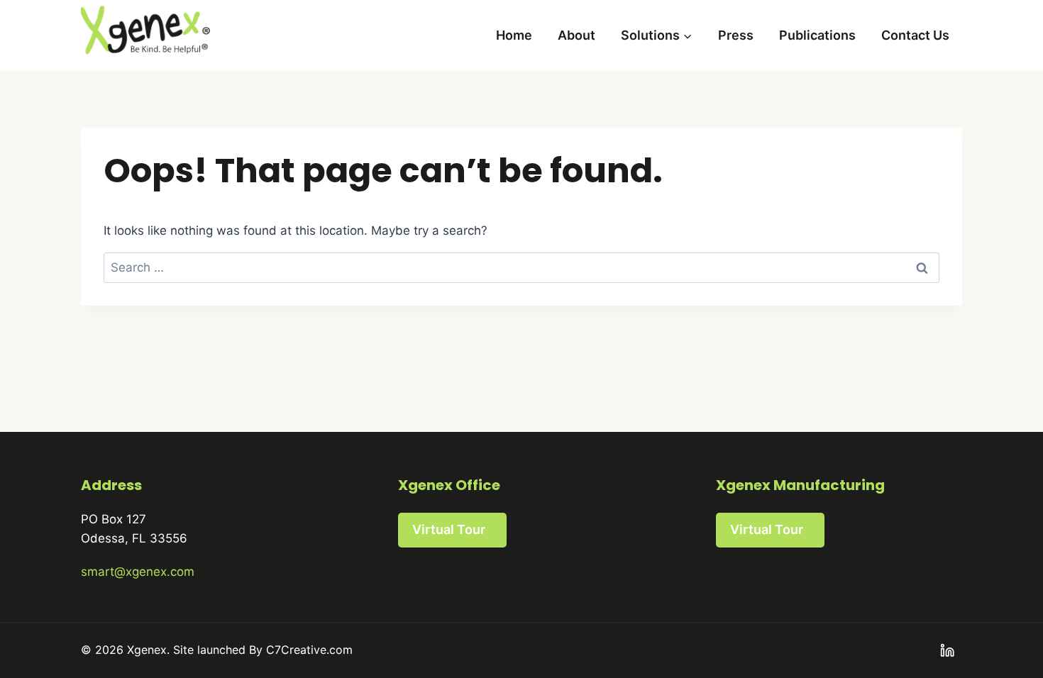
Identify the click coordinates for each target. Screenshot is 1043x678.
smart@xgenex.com (137, 572)
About (576, 35)
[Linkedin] (947, 650)
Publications (817, 35)
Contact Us (915, 35)
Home (514, 35)
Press (736, 35)
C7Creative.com (309, 650)
